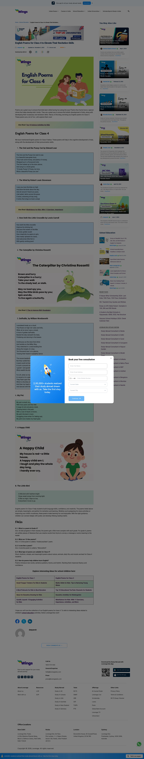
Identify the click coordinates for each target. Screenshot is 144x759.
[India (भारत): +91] (71, 378)
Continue (75, 398)
